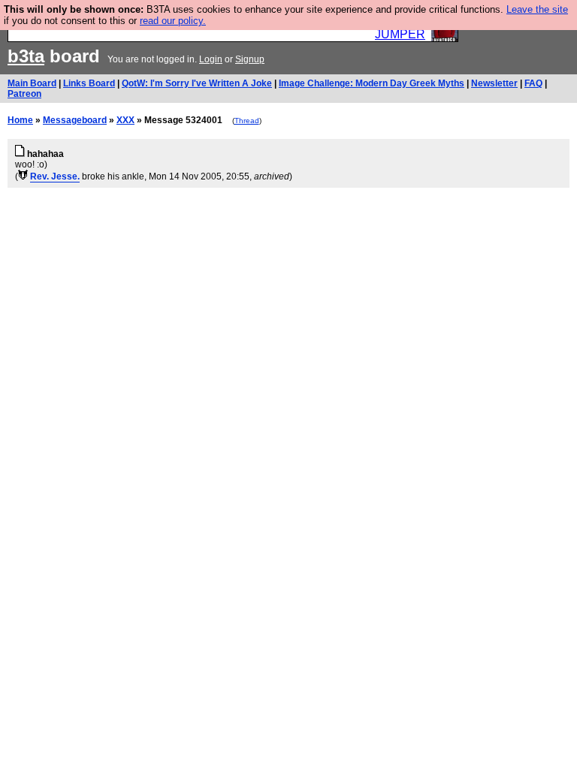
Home (20, 120)
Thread (246, 120)
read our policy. (173, 20)
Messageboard (75, 120)
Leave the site (537, 9)
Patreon (24, 94)
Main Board (32, 83)
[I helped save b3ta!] (23, 176)
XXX (125, 120)
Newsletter (494, 83)
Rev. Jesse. (55, 176)
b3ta (26, 56)
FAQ (533, 83)
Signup (249, 59)
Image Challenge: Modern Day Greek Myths (371, 83)
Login (210, 59)
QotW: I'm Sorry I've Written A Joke (197, 83)
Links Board (89, 83)
